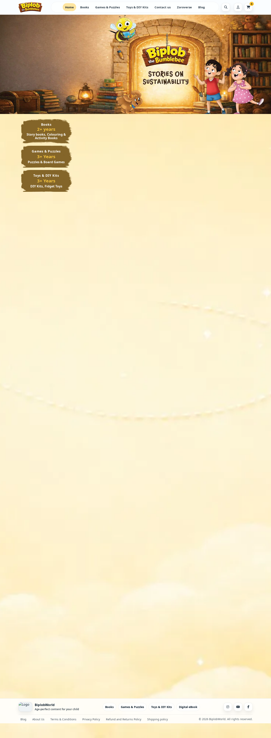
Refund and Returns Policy (123, 719)
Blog (201, 7)
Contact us (163, 7)
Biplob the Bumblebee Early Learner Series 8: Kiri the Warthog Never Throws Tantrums (107, 270)
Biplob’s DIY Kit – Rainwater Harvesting (164, 564)
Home (69, 7)
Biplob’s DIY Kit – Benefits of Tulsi (222, 646)
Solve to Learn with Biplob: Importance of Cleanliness (221, 376)
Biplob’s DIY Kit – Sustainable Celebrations (162, 646)
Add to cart (119, 207)
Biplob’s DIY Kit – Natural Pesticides (105, 646)
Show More (96, 207)
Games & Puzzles (107, 7)
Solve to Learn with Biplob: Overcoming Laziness (221, 458)
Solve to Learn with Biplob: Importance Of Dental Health (164, 459)
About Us (38, 719)
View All (236, 129)
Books (84, 7)
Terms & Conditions (63, 719)
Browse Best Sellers (73, 67)
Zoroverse (184, 7)
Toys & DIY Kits (137, 7)
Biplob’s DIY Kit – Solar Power (103, 564)
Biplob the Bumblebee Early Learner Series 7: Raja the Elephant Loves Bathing (165, 268)
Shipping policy (157, 719)
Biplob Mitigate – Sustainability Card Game (163, 376)
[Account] (238, 7)
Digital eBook (188, 707)
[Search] (226, 7)
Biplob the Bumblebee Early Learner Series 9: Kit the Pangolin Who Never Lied (222, 183)
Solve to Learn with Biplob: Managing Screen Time (106, 376)
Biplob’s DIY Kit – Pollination (222, 563)
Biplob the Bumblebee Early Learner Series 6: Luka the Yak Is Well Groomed (222, 268)
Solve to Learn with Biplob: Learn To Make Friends (106, 458)
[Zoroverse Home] (33, 7)
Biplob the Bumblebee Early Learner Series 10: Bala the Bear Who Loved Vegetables (165, 183)
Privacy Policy (91, 719)
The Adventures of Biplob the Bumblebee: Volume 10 (106, 181)
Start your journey (35, 67)
